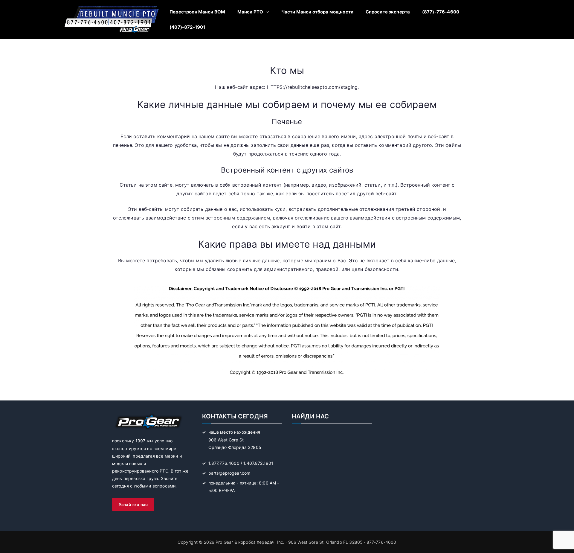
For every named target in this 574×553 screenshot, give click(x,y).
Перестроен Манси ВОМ (197, 12)
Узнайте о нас (133, 504)
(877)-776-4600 (440, 12)
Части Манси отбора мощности (317, 12)
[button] (266, 12)
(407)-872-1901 (187, 27)
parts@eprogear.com (229, 473)
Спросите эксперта (388, 12)
